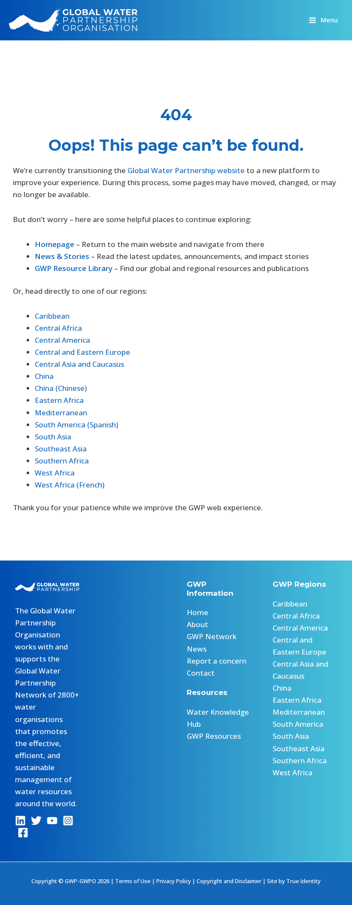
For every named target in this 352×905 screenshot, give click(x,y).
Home (197, 612)
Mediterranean (61, 412)
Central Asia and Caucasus (79, 364)
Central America (62, 340)
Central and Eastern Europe (82, 352)
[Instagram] (68, 820)
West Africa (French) (69, 485)
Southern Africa (62, 461)
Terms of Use (133, 881)
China (44, 376)
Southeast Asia (61, 449)
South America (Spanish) (76, 425)
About (197, 624)
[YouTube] (52, 820)
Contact (201, 673)
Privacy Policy (173, 881)
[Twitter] (36, 820)
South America (298, 724)
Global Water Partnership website (186, 170)
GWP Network (212, 636)
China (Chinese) (61, 388)
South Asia (53, 437)
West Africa (55, 473)
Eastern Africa (59, 400)
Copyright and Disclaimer (229, 881)
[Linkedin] (20, 820)
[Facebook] (23, 832)
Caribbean (52, 316)
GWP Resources (214, 736)
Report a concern (216, 661)
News (196, 649)
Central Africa (58, 328)
